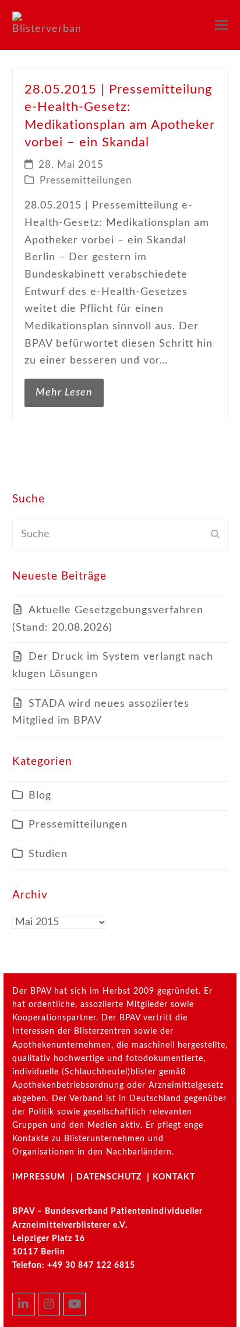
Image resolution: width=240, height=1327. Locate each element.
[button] (221, 25)
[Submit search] (215, 535)
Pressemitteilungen (86, 180)
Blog (40, 795)
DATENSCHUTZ (109, 1177)
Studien (48, 854)
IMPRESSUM (38, 1177)
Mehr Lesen (64, 392)
